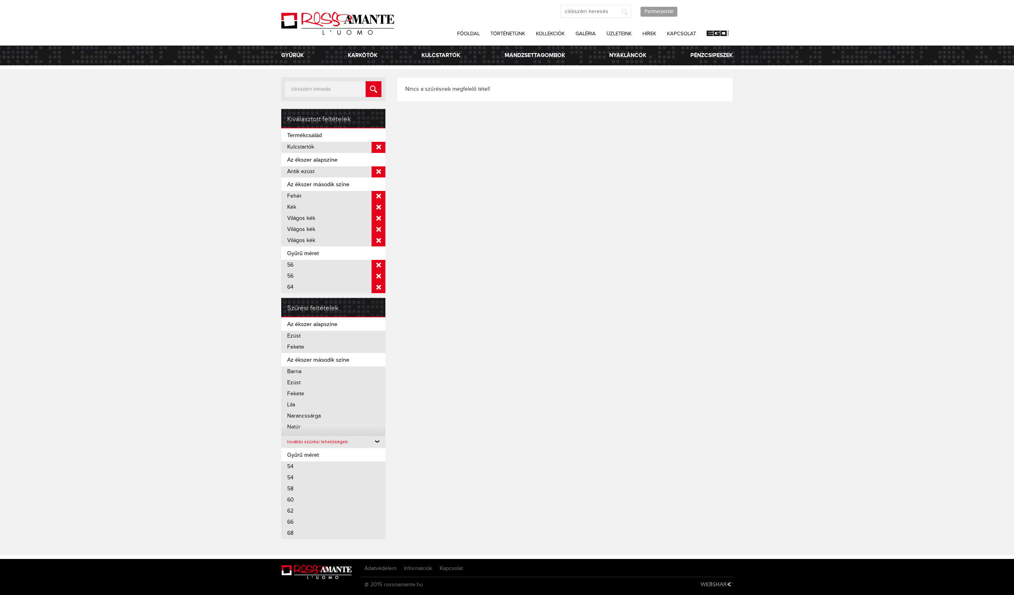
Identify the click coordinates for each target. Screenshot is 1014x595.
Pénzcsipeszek (711, 55)
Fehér (294, 196)
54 (290, 466)
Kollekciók (550, 34)
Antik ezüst (300, 171)
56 (290, 265)
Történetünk (507, 34)
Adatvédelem (380, 568)
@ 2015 (373, 585)
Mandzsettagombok (535, 55)
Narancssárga (304, 416)
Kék (291, 207)
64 (290, 287)
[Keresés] (624, 11)
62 (290, 511)
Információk (418, 568)
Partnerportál (658, 11)
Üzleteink (619, 34)
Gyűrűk (292, 55)
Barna (294, 371)
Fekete (295, 347)
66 (290, 522)
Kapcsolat (681, 34)
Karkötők (362, 55)
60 (290, 500)
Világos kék (301, 218)
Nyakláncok (627, 55)
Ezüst (294, 336)
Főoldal (468, 34)
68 (290, 533)
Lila (291, 405)
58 (290, 489)
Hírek (649, 34)
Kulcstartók (440, 55)
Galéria (586, 34)
